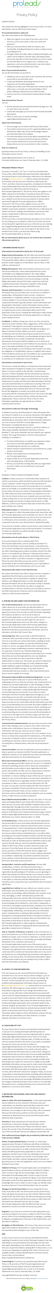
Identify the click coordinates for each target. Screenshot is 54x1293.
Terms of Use (44, 1278)
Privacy (38, 1278)
